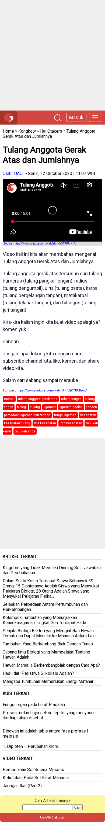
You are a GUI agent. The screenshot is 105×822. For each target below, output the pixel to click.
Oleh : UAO (13, 173)
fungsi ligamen (65, 415)
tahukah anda (25, 431)
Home (8, 131)
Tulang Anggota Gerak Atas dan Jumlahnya (49, 134)
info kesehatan (71, 423)
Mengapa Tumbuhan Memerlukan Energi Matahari (48, 681)
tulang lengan (71, 399)
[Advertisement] (52, 55)
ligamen (50, 407)
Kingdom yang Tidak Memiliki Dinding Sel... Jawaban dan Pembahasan (52, 570)
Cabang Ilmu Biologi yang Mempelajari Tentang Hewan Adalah (46, 654)
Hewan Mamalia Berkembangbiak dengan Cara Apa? (51, 665)
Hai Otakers (51, 131)
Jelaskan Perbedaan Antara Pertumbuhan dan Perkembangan (45, 607)
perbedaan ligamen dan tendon (27, 415)
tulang (35, 407)
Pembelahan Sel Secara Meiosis (33, 769)
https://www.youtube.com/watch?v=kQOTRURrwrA (52, 390)
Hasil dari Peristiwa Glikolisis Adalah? (38, 673)
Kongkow (27, 131)
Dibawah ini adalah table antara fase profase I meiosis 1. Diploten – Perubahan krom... (45, 738)
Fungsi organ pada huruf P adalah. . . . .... (39, 704)
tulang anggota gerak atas (37, 399)
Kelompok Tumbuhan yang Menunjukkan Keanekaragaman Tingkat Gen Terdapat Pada (44, 620)
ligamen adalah (71, 407)
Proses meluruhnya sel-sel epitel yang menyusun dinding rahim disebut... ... (49, 717)
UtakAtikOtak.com (52, 817)
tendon (91, 407)
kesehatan (88, 415)
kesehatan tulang (17, 423)
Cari (77, 807)
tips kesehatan (45, 423)
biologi (22, 407)
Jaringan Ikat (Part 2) (22, 785)
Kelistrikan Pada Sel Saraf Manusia (36, 777)
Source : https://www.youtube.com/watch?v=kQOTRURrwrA (40, 243)
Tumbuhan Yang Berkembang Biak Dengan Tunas (48, 643)
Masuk (76, 117)
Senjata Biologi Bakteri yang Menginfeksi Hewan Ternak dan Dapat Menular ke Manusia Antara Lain (49, 633)
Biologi (9, 399)
